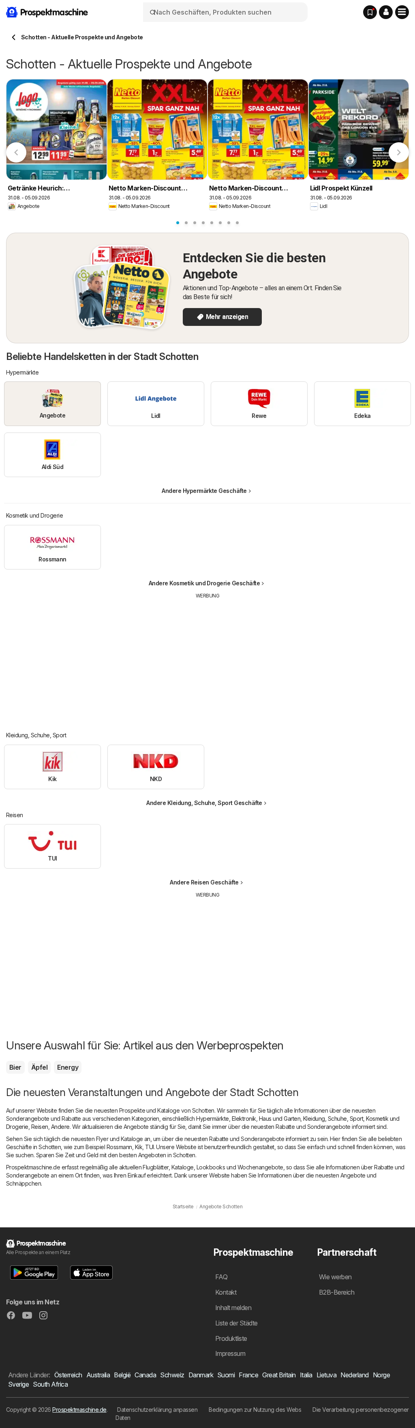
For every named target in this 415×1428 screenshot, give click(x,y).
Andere (60, 1126)
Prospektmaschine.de (79, 1409)
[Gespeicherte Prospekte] (370, 12)
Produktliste (231, 1338)
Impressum (230, 1353)
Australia (98, 1375)
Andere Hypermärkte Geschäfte (204, 490)
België (122, 1375)
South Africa (50, 1384)
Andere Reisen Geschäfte (204, 882)
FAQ (221, 1277)
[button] (386, 12)
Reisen (39, 1126)
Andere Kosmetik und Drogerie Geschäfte (204, 583)
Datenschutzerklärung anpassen (157, 1409)
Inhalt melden (233, 1308)
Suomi (226, 1375)
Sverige (18, 1384)
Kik (138, 1146)
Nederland (354, 1375)
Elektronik (244, 1118)
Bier (15, 1067)
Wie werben (335, 1277)
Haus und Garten (279, 1118)
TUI (149, 1146)
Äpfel (39, 1067)
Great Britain (278, 1375)
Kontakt (225, 1292)
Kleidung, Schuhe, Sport (333, 1118)
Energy (67, 1067)
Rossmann (119, 1146)
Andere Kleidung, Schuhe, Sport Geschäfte (204, 802)
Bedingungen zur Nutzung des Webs (255, 1409)
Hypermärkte (212, 1118)
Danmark (200, 1375)
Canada (145, 1375)
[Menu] (402, 12)
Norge (381, 1375)
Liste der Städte (236, 1323)
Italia (306, 1375)
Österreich (68, 1375)
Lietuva (326, 1375)
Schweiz (172, 1375)
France (248, 1375)
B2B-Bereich (336, 1292)
